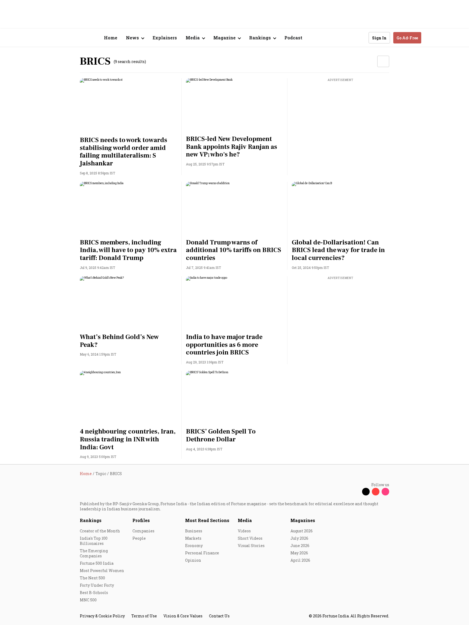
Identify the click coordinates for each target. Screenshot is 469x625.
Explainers (165, 37)
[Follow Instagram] (385, 491)
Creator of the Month (100, 530)
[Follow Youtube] (375, 491)
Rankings (91, 520)
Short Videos (250, 538)
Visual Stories (251, 545)
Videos (244, 530)
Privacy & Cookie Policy (102, 615)
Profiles (141, 520)
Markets (193, 538)
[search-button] (361, 37)
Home (110, 37)
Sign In (379, 37)
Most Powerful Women (102, 570)
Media (245, 520)
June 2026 (299, 545)
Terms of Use (144, 615)
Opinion (193, 560)
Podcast (293, 37)
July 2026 (299, 538)
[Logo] (77, 38)
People (139, 538)
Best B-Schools (94, 592)
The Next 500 (92, 577)
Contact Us (219, 615)
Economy (194, 545)
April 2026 (300, 560)
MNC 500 (88, 599)
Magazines (302, 520)
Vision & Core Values (182, 615)
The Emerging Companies (94, 553)
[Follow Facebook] (356, 491)
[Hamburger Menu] (51, 38)
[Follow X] (366, 491)
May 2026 (299, 552)
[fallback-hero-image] (128, 105)
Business (193, 530)
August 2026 (301, 530)
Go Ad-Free (407, 37)
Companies (143, 530)
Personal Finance (202, 552)
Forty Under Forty (97, 585)
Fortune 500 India (96, 563)
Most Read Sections (207, 520)
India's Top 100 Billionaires (93, 541)
